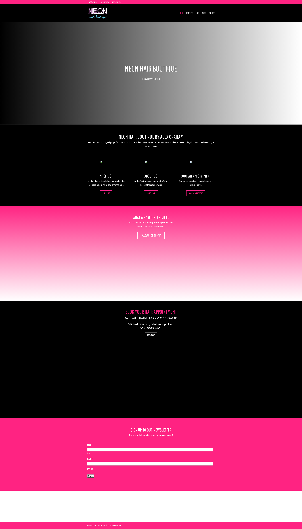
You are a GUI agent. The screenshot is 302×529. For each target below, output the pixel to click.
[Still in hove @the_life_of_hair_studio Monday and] (126, 506)
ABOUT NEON (151, 193)
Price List (189, 13)
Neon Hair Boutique (151, 68)
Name (89, 445)
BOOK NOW (151, 335)
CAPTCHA (90, 469)
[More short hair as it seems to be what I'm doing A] (25, 506)
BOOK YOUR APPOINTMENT (151, 79)
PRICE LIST (106, 193)
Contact (212, 13)
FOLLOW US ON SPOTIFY (151, 235)
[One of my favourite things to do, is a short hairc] (75, 506)
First (88, 453)
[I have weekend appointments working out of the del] (277, 506)
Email (89, 459)
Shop (197, 13)
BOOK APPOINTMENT (196, 193)
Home (181, 13)
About (204, 13)
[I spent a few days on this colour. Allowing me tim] (176, 506)
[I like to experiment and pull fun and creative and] (226, 506)
